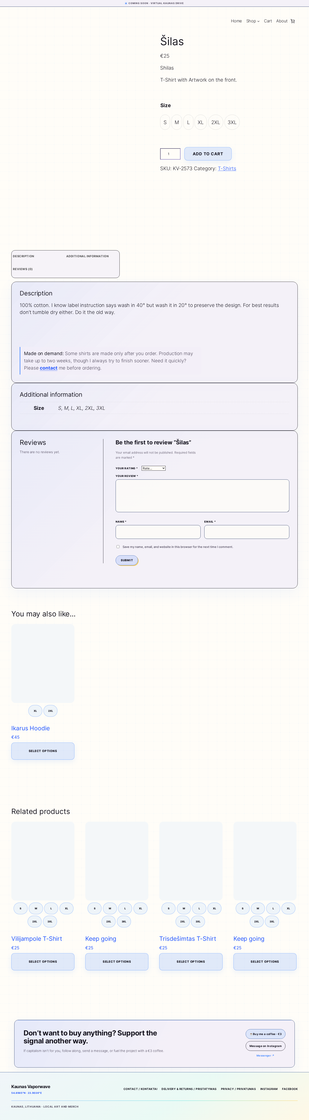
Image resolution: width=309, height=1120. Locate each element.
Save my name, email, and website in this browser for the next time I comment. (178, 547)
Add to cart (208, 153)
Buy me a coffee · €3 (266, 1034)
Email (210, 521)
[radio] (165, 122)
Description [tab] (23, 256)
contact (48, 368)
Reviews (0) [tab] (23, 269)
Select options (43, 751)
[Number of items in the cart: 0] (293, 21)
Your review (127, 476)
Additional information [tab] (87, 256)
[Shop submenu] (258, 21)
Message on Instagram (266, 1046)
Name (121, 521)
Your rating (127, 468)
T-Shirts (227, 168)
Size (165, 105)
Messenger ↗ (266, 1055)
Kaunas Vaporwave (30, 1086)
